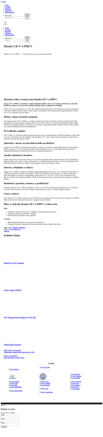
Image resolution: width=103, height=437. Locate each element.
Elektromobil (9, 12)
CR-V (10, 227)
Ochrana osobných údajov (10, 401)
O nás (7, 5)
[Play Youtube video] (42, 74)
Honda (6, 104)
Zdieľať (6, 231)
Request (4, 427)
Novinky (8, 7)
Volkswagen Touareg (12, 345)
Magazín (8, 9)
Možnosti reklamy (7, 394)
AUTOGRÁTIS (15, 229)
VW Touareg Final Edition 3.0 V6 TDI (20, 317)
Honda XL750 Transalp (14, 263)
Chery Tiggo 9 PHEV (13, 290)
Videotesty (8, 10)
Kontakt (3, 398)
